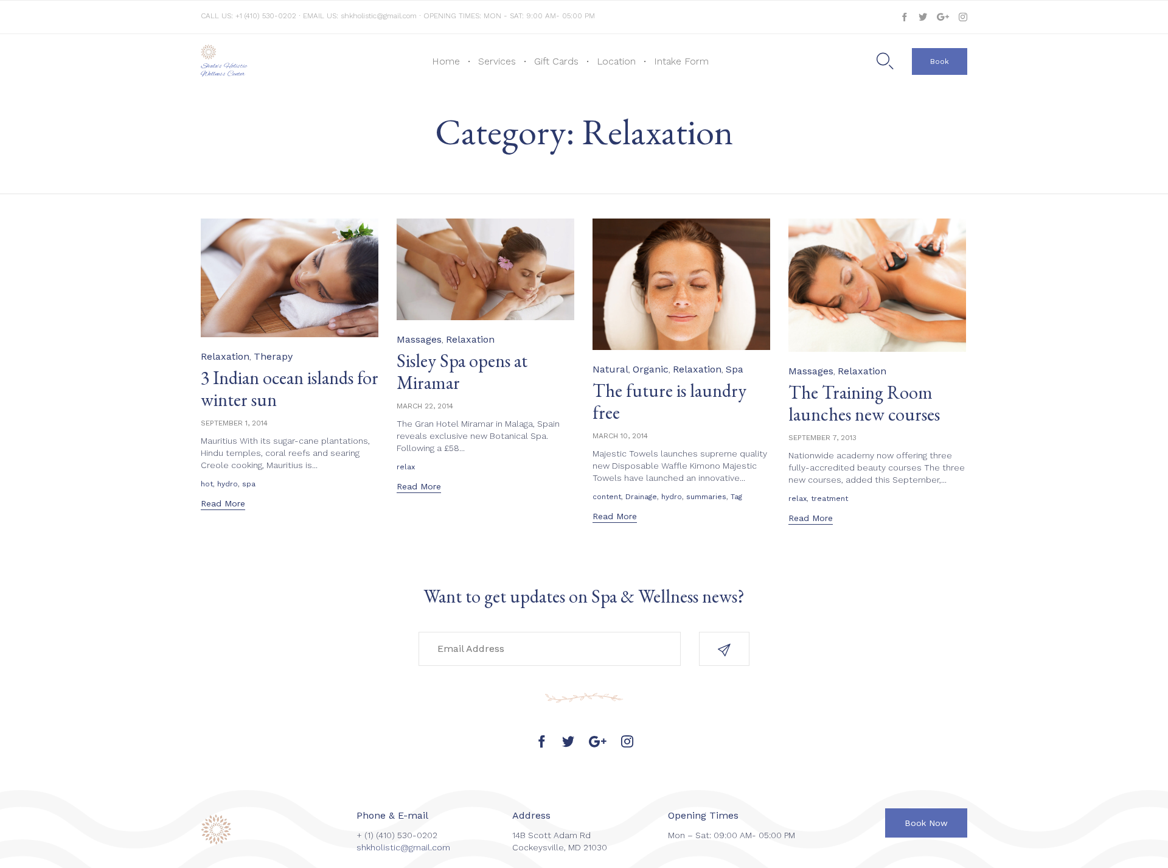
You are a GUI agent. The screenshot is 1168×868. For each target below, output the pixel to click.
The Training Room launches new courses (864, 403)
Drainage (641, 496)
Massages (419, 339)
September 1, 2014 (234, 423)
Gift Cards (556, 61)
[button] (939, 61)
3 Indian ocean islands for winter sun (289, 388)
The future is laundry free (669, 401)
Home (446, 61)
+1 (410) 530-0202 (267, 16)
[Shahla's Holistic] (236, 52)
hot (207, 484)
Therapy (273, 356)
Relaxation (225, 356)
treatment (829, 498)
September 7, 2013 (822, 437)
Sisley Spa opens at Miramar (462, 371)
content (607, 496)
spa (248, 484)
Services (497, 61)
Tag (736, 496)
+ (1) (366, 835)
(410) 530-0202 (406, 835)
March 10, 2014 (620, 436)
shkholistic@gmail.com (379, 16)
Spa (734, 369)
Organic (651, 369)
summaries (706, 496)
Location (616, 61)
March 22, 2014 (425, 406)
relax (406, 467)
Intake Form (681, 61)
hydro (227, 484)
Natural (610, 369)
